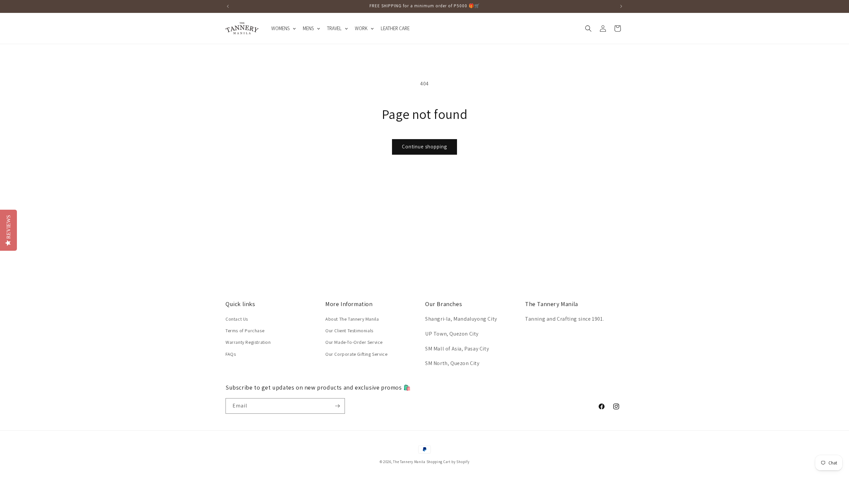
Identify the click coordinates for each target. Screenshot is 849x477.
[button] (588, 28)
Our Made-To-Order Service (354, 342)
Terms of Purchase (245, 331)
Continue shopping (424, 146)
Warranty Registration (248, 342)
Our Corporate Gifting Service (356, 354)
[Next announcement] (621, 6)
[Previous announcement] (228, 6)
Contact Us (237, 319)
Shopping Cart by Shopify (448, 461)
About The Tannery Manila (352, 319)
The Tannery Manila (409, 461)
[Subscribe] (337, 406)
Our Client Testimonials (349, 331)
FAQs (231, 354)
